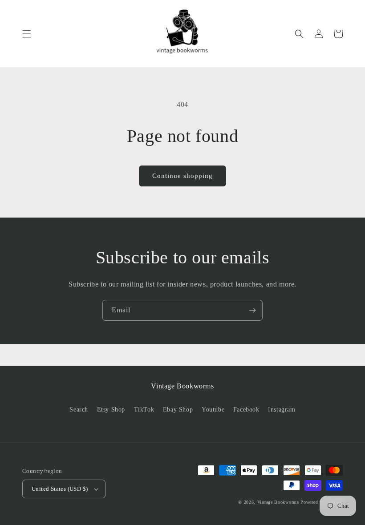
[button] (26, 34)
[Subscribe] (252, 310)
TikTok (144, 409)
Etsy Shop (111, 409)
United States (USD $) (60, 488)
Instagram (281, 409)
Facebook (246, 409)
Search (78, 409)
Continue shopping (182, 175)
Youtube (213, 409)
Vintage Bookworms (278, 502)
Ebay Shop (178, 409)
